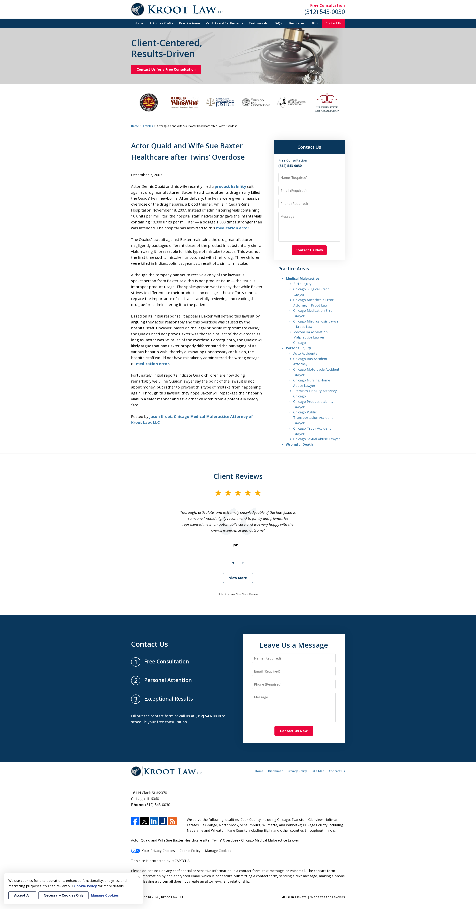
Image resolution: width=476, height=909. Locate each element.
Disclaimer (275, 771)
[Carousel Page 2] (242, 562)
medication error (232, 228)
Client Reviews (238, 476)
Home (139, 23)
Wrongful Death (299, 444)
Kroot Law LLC (172, 897)
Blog (315, 23)
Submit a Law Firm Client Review (238, 594)
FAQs (278, 23)
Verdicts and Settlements (224, 23)
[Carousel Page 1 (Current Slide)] (233, 562)
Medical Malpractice (302, 278)
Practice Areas (189, 23)
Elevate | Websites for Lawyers (313, 897)
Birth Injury (302, 283)
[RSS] (172, 821)
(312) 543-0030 (325, 12)
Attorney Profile (161, 23)
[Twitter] (144, 821)
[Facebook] (135, 821)
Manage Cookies (218, 850)
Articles (148, 126)
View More (238, 578)
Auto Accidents (305, 353)
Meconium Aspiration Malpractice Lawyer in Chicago (310, 337)
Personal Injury (298, 348)
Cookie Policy (189, 850)
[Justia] (163, 821)
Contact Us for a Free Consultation (166, 69)
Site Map (318, 771)
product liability (231, 186)
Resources (296, 23)
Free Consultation (327, 5)
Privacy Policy (297, 771)
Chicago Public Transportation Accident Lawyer (313, 417)
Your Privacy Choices (158, 850)
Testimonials (258, 23)
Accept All (22, 895)
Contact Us (334, 23)
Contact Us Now (309, 250)
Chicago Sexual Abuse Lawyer (316, 439)
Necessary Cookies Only (63, 895)
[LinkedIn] (154, 821)
